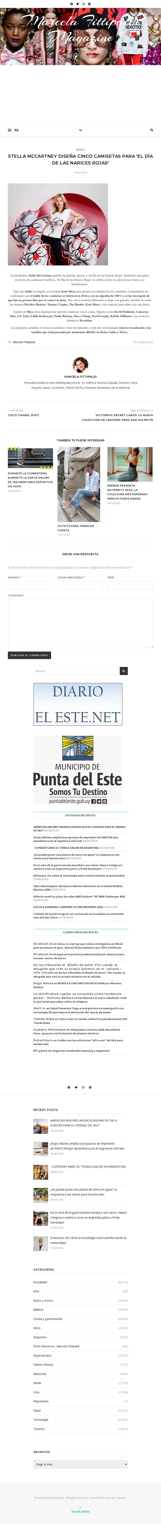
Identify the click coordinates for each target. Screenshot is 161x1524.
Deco (36, 1328)
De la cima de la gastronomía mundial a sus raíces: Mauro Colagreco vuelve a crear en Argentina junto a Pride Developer (77, 866)
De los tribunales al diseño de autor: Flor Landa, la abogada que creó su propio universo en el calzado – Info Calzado (77, 968)
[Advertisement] (80, 94)
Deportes (40, 1337)
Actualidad (40, 1282)
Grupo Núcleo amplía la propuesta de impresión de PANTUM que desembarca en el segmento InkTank (75, 839)
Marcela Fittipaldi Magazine (80, 29)
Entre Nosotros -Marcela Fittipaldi (56, 1346)
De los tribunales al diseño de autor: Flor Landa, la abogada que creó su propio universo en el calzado (79, 974)
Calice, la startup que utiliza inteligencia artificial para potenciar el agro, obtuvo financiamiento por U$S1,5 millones (78, 946)
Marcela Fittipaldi (24, 342)
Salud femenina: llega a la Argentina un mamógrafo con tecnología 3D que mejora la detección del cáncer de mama (78, 1010)
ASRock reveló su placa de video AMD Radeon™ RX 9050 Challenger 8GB (79, 896)
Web (111, 577)
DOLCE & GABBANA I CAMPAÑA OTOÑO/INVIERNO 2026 (67, 907)
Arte (36, 1291)
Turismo (39, 1429)
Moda (80, 149)
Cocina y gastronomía (47, 1319)
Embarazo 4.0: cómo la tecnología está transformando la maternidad (78, 875)
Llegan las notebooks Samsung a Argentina (81, 1050)
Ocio (36, 1392)
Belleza (38, 1309)
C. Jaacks (120, 1498)
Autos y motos (43, 1300)
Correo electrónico (71, 577)
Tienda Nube (43, 1019)
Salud (36, 1410)
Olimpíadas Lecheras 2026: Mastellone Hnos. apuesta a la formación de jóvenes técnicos (76, 1031)
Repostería (40, 1401)
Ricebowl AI (43, 944)
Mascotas (40, 1374)
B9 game (40, 1050)
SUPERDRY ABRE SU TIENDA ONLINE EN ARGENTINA (66, 848)
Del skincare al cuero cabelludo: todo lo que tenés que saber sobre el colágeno (80, 1000)
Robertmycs (43, 1040)
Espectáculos (42, 1355)
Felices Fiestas (43, 1364)
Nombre (14, 577)
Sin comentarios (143, 342)
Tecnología (40, 1419)
